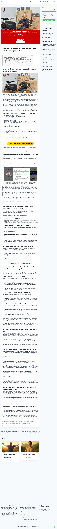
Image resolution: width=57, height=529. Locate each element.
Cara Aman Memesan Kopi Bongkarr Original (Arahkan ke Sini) (14, 62)
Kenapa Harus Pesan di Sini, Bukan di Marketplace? (12, 60)
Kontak (54, 1)
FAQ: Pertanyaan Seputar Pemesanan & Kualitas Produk (13, 63)
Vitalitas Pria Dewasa (22, 425)
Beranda (25, 1)
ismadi (24, 457)
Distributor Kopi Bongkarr (22, 421)
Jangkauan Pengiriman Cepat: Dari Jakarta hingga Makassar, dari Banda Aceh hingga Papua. (18, 59)
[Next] (37, 452)
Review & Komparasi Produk (47, 38)
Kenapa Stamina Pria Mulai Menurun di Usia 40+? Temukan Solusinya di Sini (10, 456)
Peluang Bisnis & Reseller (46, 37)
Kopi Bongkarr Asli (12, 423)
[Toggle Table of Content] (31, 56)
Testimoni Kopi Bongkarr (14, 425)
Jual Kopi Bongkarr (6, 423)
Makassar (23, 517)
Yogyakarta (23, 514)
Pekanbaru (23, 515)
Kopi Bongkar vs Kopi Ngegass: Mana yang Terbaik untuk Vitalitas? (48, 61)
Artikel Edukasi (30, 1)
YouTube (51, 24)
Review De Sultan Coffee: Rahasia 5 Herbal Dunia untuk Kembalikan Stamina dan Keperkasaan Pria (31, 431)
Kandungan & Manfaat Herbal (47, 34)
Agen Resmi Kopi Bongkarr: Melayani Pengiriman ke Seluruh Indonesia (15, 57)
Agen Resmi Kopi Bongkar (14, 421)
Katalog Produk (36, 1)
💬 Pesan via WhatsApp (49, 20)
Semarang (23, 513)
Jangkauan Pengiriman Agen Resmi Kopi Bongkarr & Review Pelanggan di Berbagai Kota (18, 61)
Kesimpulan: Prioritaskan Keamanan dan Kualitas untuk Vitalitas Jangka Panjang (16, 64)
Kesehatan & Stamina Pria (46, 36)
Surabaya (23, 511)
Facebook (47, 24)
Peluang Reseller (43, 1)
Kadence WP (36, 526)
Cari (43, 7)
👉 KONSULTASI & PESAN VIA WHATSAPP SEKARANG (20, 143)
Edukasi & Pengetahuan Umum (47, 33)
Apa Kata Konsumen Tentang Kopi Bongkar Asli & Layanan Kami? (14, 58)
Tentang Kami (49, 1)
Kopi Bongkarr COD (19, 423)
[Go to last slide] (4, 452)
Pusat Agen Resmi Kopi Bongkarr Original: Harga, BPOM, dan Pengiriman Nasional (49, 51)
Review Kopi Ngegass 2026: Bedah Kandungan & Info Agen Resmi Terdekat (10, 431)
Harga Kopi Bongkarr (30, 421)
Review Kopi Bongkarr (6, 425)
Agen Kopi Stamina (6, 421)
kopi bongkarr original (26, 423)
